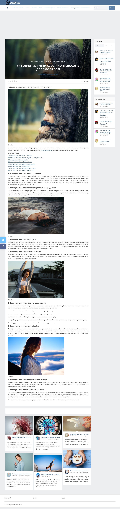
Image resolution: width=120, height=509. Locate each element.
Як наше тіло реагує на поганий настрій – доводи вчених (80, 471)
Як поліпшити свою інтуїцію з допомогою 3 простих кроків (51, 437)
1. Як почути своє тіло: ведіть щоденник (20, 155)
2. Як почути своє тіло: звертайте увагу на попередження (25, 158)
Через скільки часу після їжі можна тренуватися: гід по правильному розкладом (106, 61)
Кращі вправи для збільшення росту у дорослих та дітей (105, 80)
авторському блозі (46, 150)
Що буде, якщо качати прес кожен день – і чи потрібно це (106, 70)
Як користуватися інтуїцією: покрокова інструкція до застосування (80, 434)
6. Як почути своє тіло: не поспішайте (19, 166)
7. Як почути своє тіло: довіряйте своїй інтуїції (21, 168)
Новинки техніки (63, 8)
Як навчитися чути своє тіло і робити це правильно (22, 437)
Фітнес (34, 8)
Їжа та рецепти (49, 8)
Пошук (111, 8)
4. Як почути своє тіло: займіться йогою (20, 162)
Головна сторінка (17, 8)
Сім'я (40, 8)
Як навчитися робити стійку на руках (51, 474)
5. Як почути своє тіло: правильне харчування (21, 164)
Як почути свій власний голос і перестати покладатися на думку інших (22, 474)
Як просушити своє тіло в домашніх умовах (106, 51)
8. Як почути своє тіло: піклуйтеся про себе (21, 170)
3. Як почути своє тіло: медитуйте (18, 160)
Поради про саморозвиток (80, 8)
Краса (27, 8)
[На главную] (14, 2)
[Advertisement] (60, 23)
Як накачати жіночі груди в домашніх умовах (105, 89)
